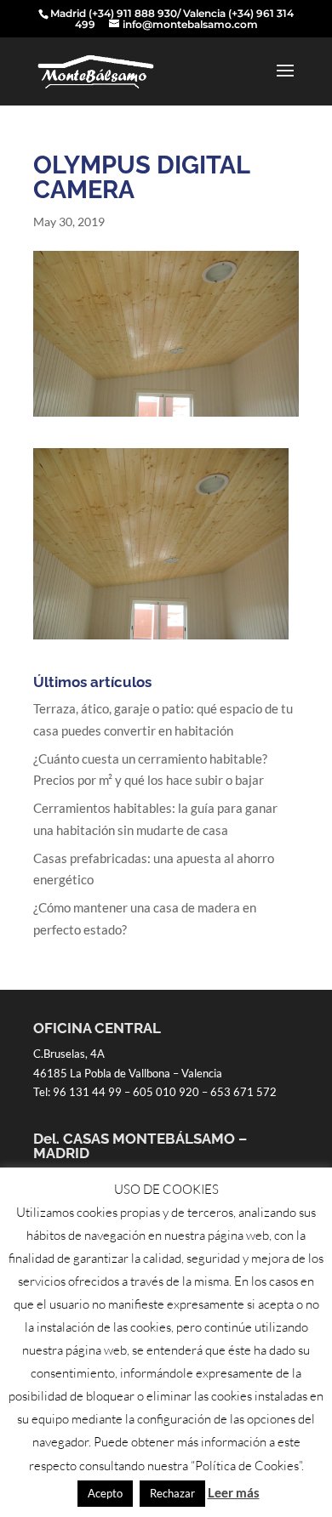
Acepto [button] (105, 1493)
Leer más (234, 1492)
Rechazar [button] (172, 1493)
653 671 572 (243, 1092)
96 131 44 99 (87, 1092)
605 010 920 (166, 1092)
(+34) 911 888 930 (133, 13)
